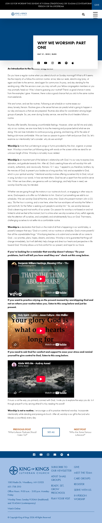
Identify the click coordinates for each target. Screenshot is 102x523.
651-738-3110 (14, 486)
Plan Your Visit (60, 498)
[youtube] (45, 63)
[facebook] (38, 63)
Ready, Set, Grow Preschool (58, 489)
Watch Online (14, 508)
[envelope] (59, 63)
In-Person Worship (80, 497)
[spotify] (66, 63)
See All (51, 432)
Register (79, 484)
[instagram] (52, 63)
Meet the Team (83, 472)
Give (96, 4)
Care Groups (82, 478)
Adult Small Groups (58, 478)
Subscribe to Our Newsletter (61, 468)
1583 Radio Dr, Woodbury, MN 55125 (26, 482)
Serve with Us (82, 490)
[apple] (73, 63)
